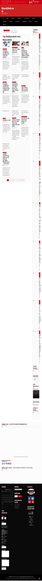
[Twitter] (4, 463)
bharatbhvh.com (8, 10)
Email (3, 521)
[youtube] (32, 501)
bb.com (37, 1)
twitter (3, 3)
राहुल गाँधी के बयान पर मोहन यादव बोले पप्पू (24, 89)
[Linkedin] (8, 463)
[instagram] (29, 501)
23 (12, 499)
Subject (3, 545)
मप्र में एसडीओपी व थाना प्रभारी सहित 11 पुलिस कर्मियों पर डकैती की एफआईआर (25, 53)
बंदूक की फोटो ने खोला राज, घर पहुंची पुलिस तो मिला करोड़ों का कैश (40, 345)
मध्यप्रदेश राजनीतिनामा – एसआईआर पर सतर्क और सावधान (6, 54)
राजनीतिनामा (19, 18)
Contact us (33, 0)
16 (12, 497)
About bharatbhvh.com (31, 1)
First (2, 519)
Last (5, 519)
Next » (22, 180)
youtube (6, 3)
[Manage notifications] (39, 578)
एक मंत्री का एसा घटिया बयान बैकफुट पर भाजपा (25, 120)
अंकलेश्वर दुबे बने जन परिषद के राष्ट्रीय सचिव (40, 144)
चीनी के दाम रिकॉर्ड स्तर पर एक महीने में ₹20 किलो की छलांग (40, 254)
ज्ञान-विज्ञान (17, 21)
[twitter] (32, 498)
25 (4, 501)
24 (2, 501)
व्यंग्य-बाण (4, 24)
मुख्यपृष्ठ (7, 18)
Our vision (30, 1)
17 (2, 499)
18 (18, 180)
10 (2, 497)
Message (4, 549)
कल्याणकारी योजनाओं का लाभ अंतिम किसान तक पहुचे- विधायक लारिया (15, 88)
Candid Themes (32, 578)
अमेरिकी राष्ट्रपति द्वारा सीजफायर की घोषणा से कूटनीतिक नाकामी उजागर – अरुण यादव (6, 159)
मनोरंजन (30, 21)
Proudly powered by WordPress (12, 578)
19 (5, 499)
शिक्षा (39, 203)
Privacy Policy (17, 504)
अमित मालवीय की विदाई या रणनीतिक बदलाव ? (40, 285)
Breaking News (14, 47)
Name (3, 516)
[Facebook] (3, 463)
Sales (4, 534)
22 (11, 499)
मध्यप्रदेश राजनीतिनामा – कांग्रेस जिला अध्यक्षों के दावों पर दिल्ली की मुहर (6, 88)
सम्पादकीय (12, 18)
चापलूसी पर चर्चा (6, 120)
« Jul (2, 506)
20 (7, 499)
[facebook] (29, 498)
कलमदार (33, 18)
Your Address (4, 558)
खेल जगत (36, 21)
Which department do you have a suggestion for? (5, 531)
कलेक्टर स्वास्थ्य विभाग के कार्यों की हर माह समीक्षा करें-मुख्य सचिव (16, 123)
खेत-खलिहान (24, 21)
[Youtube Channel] (10, 463)
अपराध (22, 47)
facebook (38, 1)
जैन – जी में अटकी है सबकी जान (40, 83)
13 (7, 497)
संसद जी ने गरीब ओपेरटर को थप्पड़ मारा (16, 50)
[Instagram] (6, 463)
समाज (39, 97)
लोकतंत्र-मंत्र (27, 18)
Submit (4, 568)
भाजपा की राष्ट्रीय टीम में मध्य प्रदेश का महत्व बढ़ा (40, 313)
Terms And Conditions (35, 1)
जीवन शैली (4, 21)
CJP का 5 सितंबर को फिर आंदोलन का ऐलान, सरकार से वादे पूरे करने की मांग (40, 52)
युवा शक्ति (10, 21)
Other (4, 542)
